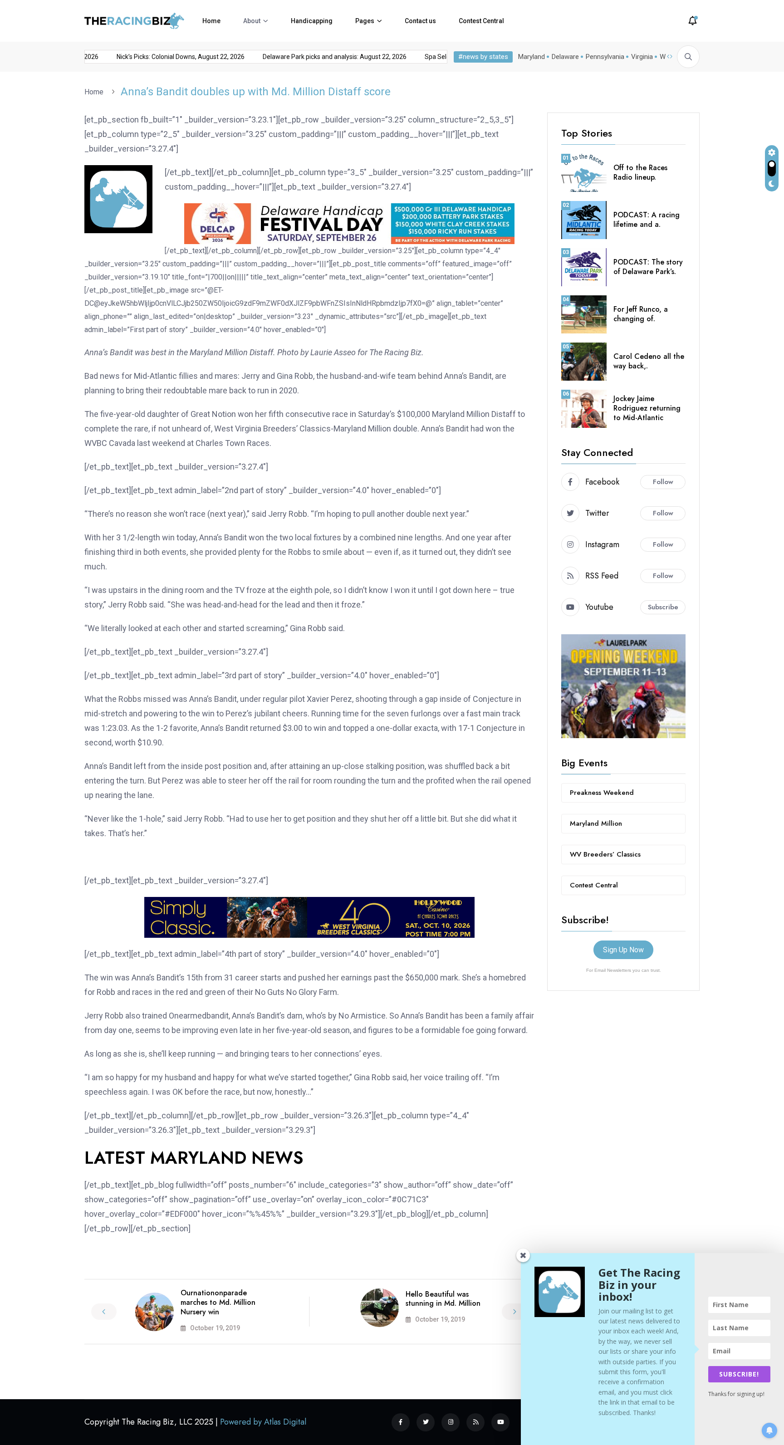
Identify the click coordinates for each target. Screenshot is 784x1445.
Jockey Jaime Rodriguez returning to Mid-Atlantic (647, 408)
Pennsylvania (605, 57)
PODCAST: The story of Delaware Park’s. (648, 267)
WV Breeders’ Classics (605, 854)
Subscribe (663, 607)
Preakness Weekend (602, 793)
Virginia (642, 57)
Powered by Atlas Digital (263, 1422)
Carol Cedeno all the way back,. (648, 361)
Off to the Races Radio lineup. (640, 172)
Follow (663, 482)
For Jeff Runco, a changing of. (640, 314)
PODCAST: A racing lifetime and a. (646, 220)
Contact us (420, 20)
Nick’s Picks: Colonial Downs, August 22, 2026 (166, 56)
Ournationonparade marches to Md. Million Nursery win (218, 1302)
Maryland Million (596, 823)
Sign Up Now (623, 949)
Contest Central (481, 20)
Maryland (531, 57)
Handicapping (312, 20)
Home (211, 20)
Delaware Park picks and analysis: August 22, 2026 (320, 56)
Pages (364, 20)
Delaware (565, 57)
